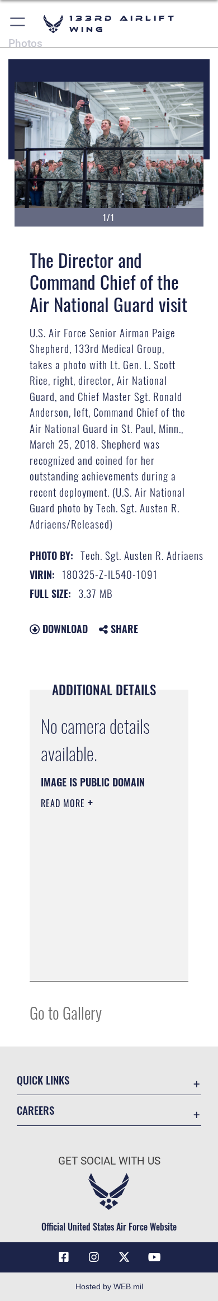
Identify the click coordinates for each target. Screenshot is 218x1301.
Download (64, 628)
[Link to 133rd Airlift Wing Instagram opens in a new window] (94, 1257)
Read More (64, 803)
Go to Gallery (66, 1012)
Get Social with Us (109, 1160)
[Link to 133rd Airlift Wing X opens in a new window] (124, 1257)
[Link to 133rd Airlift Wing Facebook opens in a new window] (63, 1257)
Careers (35, 1110)
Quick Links (43, 1080)
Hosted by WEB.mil (109, 1286)
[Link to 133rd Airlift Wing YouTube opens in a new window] (154, 1257)
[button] (18, 24)
